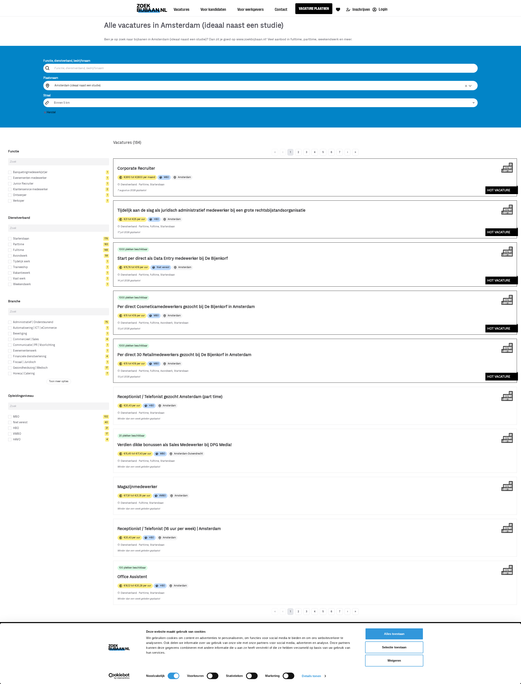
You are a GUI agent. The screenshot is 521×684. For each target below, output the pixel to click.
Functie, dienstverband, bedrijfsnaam (66, 61)
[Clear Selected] (466, 86)
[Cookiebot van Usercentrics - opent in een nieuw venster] (119, 676)
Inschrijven (361, 9)
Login (382, 9)
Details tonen (311, 676)
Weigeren (394, 660)
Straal (47, 95)
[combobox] (263, 85)
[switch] (212, 676)
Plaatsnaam (50, 78)
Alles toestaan (394, 634)
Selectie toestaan (394, 647)
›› (355, 152)
